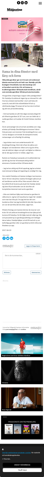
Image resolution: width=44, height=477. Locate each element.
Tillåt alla (22, 470)
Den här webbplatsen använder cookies (16, 452)
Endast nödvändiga (22, 465)
